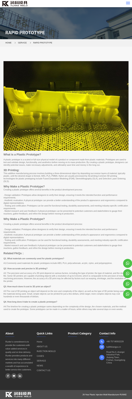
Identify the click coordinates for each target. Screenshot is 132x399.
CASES (40, 356)
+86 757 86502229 (115, 341)
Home (8, 43)
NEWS (40, 366)
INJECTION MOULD (46, 351)
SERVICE (22, 43)
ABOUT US (42, 346)
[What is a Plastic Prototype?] (14, 3)
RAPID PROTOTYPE (42, 43)
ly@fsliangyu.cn (113, 347)
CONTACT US (43, 370)
